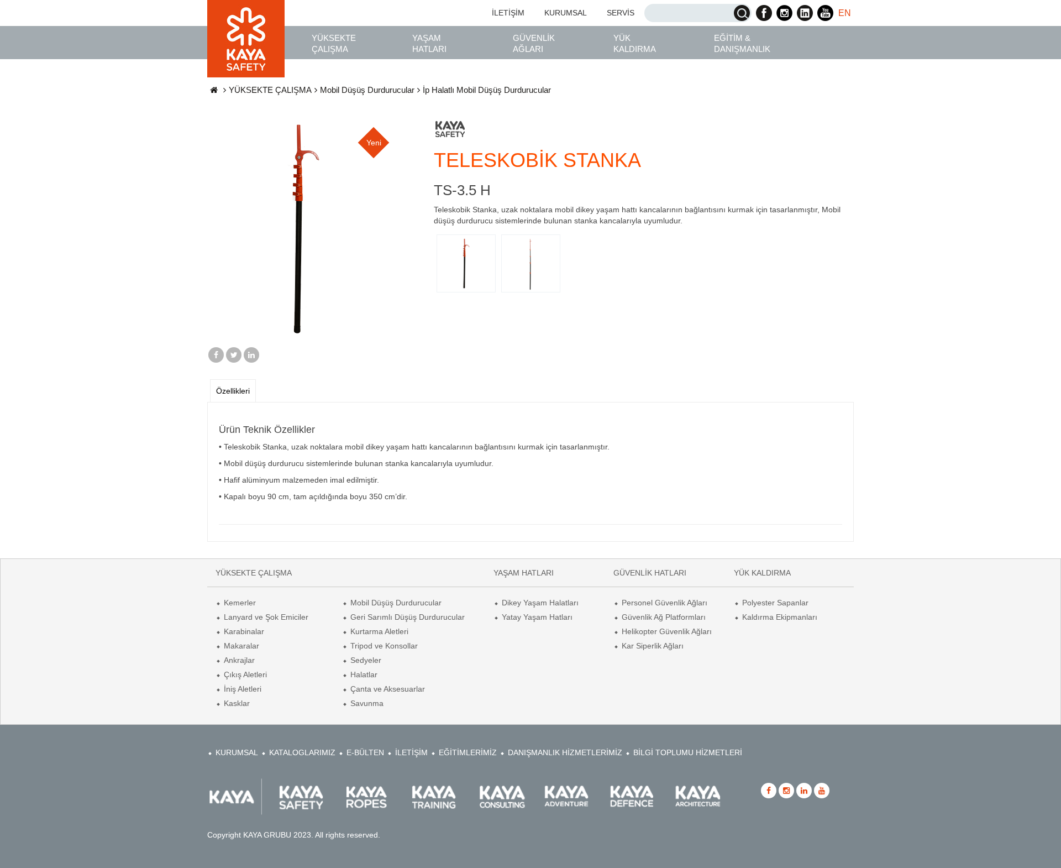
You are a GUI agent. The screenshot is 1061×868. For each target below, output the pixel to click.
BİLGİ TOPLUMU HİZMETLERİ (687, 752)
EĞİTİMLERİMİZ (468, 752)
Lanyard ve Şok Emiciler (266, 617)
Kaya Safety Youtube (825, 13)
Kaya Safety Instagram (784, 13)
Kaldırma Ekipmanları (779, 617)
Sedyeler (365, 660)
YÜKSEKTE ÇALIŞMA (334, 43)
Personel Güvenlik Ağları (664, 602)
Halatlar (363, 674)
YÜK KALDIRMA (634, 43)
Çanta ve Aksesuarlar (387, 688)
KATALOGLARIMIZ (302, 752)
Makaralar (241, 645)
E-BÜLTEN (365, 752)
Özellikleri (233, 390)
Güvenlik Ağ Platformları (664, 617)
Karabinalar (244, 631)
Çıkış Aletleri (245, 674)
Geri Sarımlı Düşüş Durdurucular (407, 617)
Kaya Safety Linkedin (805, 13)
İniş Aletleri (242, 688)
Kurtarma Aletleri (379, 631)
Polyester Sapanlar (775, 602)
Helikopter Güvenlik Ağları (667, 631)
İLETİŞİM (508, 12)
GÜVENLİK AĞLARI (534, 43)
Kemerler (240, 602)
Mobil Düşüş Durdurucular (367, 90)
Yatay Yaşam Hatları (537, 617)
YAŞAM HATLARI (429, 43)
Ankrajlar (239, 660)
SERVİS (620, 12)
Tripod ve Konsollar (384, 645)
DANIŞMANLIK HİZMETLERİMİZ (565, 752)
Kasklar (237, 703)
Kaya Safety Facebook (764, 13)
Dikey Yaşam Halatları (540, 602)
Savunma (367, 703)
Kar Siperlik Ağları (653, 645)
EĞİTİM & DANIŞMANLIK (742, 43)
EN (844, 13)
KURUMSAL (565, 12)
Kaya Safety (246, 38)
